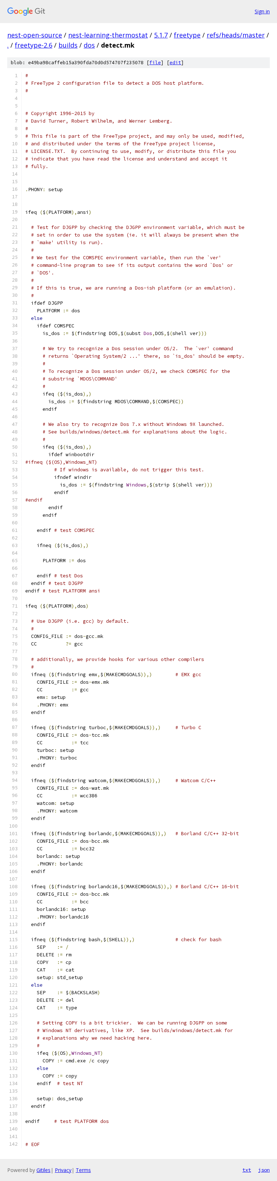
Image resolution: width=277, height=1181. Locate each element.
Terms (83, 1170)
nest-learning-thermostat (108, 35)
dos (89, 45)
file (155, 63)
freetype (187, 35)
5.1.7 (161, 35)
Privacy (63, 1170)
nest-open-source (34, 35)
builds (68, 45)
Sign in (262, 11)
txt (246, 1170)
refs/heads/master (236, 35)
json (264, 1170)
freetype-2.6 (33, 45)
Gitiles (43, 1170)
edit (175, 63)
